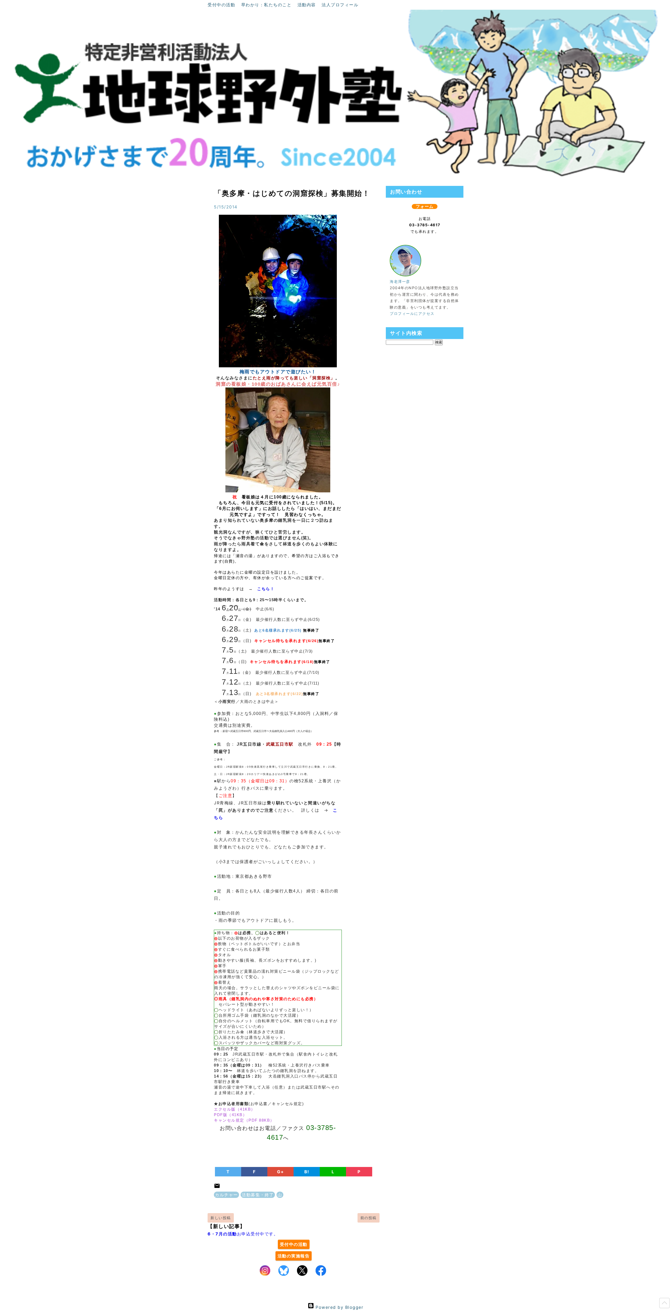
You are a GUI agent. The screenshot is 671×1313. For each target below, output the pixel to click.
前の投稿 (368, 1217)
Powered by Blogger (339, 1307)
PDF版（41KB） (230, 1114)
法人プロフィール (340, 4)
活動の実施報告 (294, 1255)
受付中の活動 (222, 4)
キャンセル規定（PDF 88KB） (244, 1120)
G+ (280, 1171)
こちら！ (265, 588)
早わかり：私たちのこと (267, 4)
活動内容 (307, 4)
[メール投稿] (217, 1187)
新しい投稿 (220, 1217)
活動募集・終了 (258, 1194)
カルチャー (226, 1194)
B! (306, 1171)
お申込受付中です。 (243, 1233)
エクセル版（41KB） (234, 1109)
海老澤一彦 (400, 281)
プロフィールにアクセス (412, 313)
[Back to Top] (664, 1304)
